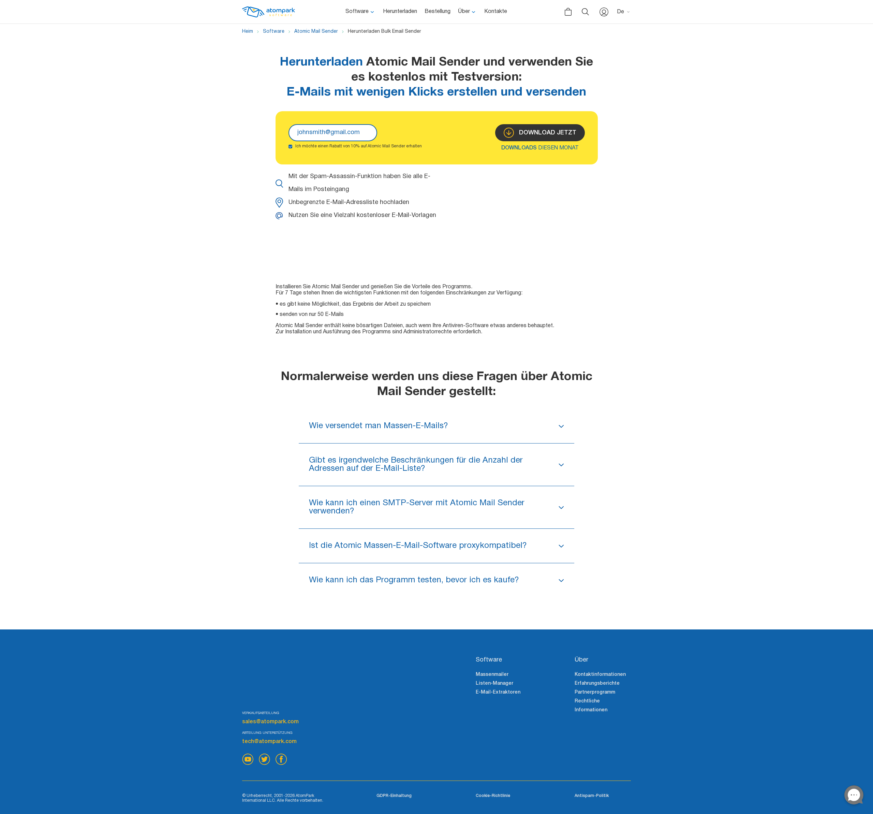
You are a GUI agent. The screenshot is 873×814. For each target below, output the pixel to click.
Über (464, 11)
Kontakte (495, 11)
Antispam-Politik (592, 796)
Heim (247, 31)
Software (357, 11)
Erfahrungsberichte (597, 683)
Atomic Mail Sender (316, 31)
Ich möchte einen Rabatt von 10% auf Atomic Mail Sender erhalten (358, 146)
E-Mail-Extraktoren (498, 692)
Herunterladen (400, 11)
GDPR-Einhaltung (394, 796)
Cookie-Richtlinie (493, 796)
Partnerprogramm (595, 692)
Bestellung (437, 11)
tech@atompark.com (269, 741)
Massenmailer (492, 674)
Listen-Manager (494, 683)
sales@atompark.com (270, 721)
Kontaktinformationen (600, 674)
